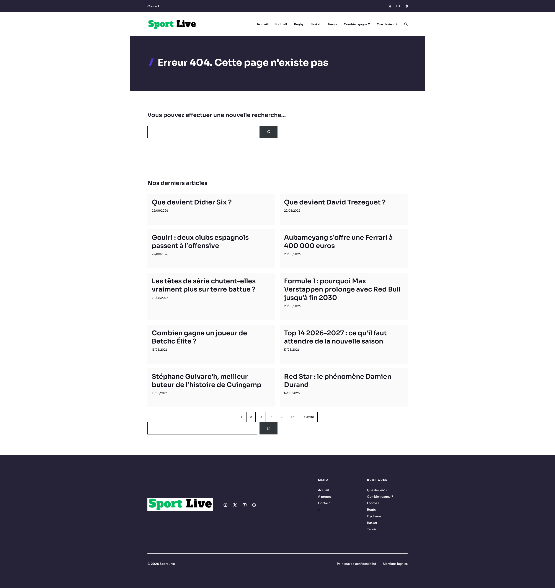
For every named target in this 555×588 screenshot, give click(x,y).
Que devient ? (387, 24)
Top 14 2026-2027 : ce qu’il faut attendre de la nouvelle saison (335, 337)
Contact (153, 6)
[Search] (269, 132)
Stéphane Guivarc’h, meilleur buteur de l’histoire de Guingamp (206, 381)
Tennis (332, 24)
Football (281, 24)
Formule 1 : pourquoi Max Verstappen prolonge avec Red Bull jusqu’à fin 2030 (342, 289)
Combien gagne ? (357, 24)
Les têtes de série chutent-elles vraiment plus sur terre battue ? (204, 285)
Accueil (262, 24)
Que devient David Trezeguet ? (335, 202)
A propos (324, 497)
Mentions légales (395, 564)
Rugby (299, 24)
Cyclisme (374, 516)
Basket (315, 24)
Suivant (309, 417)
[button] (404, 24)
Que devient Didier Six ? (192, 202)
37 (292, 417)
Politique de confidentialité (356, 564)
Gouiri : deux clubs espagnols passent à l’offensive (200, 241)
